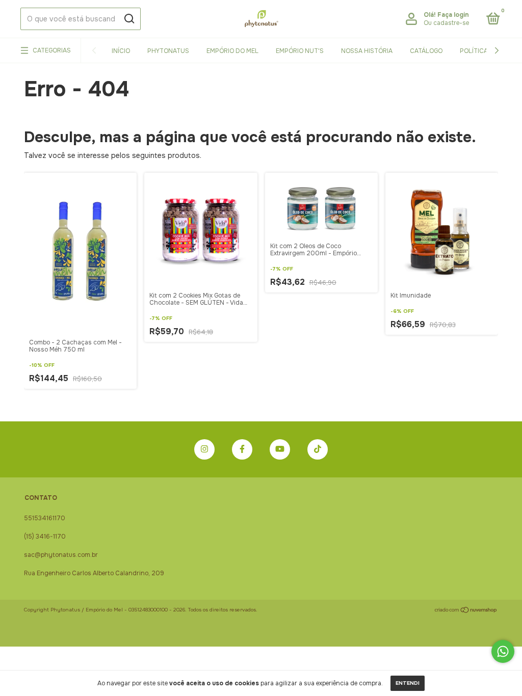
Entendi (408, 683)
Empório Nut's (300, 51)
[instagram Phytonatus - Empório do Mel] (204, 449)
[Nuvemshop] (466, 610)
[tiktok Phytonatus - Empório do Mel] (317, 449)
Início (121, 51)
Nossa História (367, 51)
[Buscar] (128, 19)
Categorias (52, 50)
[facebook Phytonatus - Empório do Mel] (242, 449)
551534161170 (44, 518)
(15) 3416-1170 (45, 536)
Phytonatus (168, 51)
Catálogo (426, 51)
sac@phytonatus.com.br (61, 555)
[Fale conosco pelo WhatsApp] (502, 651)
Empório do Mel (232, 51)
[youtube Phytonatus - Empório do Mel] (280, 449)
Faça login (453, 15)
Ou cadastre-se (446, 23)
